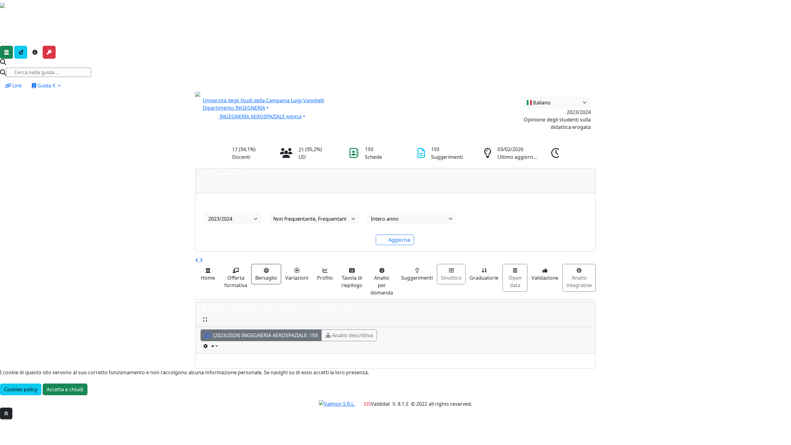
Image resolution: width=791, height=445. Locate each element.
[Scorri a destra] (201, 260)
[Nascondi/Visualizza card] (205, 185)
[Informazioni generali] (34, 52)
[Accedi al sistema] (49, 52)
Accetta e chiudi (65, 389)
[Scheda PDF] (211, 346)
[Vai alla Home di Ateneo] (6, 52)
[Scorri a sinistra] (197, 260)
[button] (344, 116)
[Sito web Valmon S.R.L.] (337, 403)
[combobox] (557, 102)
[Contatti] (20, 52)
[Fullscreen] (205, 319)
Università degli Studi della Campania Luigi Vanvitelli (263, 100)
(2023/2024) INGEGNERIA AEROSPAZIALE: (265, 335)
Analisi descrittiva (352, 335)
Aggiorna (399, 239)
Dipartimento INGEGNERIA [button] (234, 107)
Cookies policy (20, 389)
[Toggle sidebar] (4, 14)
